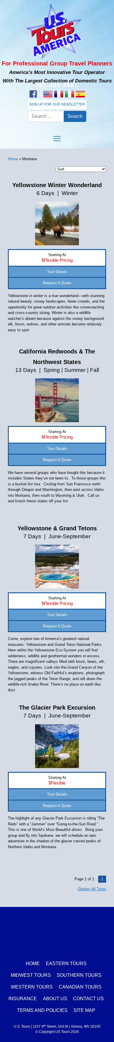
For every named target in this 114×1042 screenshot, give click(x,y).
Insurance (22, 998)
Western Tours (32, 986)
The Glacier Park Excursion (57, 707)
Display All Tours (92, 889)
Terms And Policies (42, 1010)
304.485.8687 (57, 85)
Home (13, 159)
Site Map (84, 1010)
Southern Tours (79, 975)
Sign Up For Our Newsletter (57, 104)
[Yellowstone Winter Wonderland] (57, 223)
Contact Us (88, 998)
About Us (55, 998)
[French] (58, 94)
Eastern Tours (66, 963)
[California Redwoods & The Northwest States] (57, 400)
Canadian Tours (80, 986)
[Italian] (69, 94)
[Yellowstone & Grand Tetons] (57, 566)
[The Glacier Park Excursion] (57, 745)
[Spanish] (80, 94)
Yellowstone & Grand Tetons (57, 528)
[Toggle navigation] (57, 138)
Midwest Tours (31, 975)
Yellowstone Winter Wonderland (57, 185)
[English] (47, 94)
